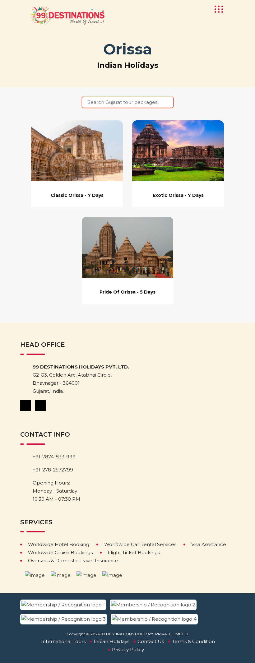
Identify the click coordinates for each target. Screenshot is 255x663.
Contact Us (150, 641)
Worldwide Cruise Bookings (60, 552)
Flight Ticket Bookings (134, 552)
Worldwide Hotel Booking (58, 544)
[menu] (217, 9)
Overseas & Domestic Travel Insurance (73, 560)
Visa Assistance (208, 544)
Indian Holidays (111, 641)
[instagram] (41, 405)
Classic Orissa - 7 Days (77, 195)
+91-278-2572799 (53, 470)
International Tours (63, 641)
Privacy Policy (128, 649)
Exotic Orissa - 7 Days (178, 195)
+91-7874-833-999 (54, 457)
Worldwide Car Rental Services (140, 544)
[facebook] (26, 405)
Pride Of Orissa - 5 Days (127, 292)
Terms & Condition (193, 641)
